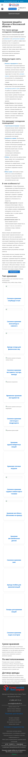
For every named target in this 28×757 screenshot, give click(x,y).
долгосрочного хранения (18, 38)
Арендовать (14, 272)
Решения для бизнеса (14, 713)
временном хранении (7, 655)
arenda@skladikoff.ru (15, 703)
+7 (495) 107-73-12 (15, 700)
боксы (9, 282)
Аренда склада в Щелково (14, 711)
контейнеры (4, 282)
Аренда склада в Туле (14, 706)
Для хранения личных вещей (14, 722)
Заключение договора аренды (14, 731)
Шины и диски (8, 171)
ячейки (12, 282)
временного (7, 38)
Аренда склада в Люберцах (14, 708)
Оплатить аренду (12, 8)
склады (16, 282)
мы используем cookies (16, 751)
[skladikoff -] (14, 5)
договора (4, 681)
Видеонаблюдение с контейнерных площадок (14, 733)
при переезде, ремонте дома (12, 88)
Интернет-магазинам (14, 718)
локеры (19, 282)
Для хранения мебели (14, 720)
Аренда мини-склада (14, 724)
